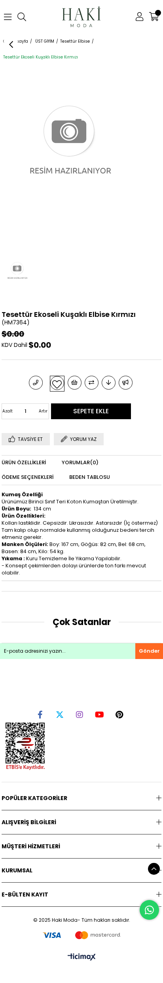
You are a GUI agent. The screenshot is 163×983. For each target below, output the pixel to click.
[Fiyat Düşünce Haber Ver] (109, 383)
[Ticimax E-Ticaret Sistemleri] (82, 957)
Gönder (149, 651)
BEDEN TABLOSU (89, 477)
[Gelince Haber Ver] (126, 383)
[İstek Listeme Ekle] (75, 383)
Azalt (7, 411)
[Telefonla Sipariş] (36, 383)
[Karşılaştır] (92, 383)
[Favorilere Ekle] (57, 383)
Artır (43, 411)
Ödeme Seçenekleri (27, 477)
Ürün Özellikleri (24, 462)
